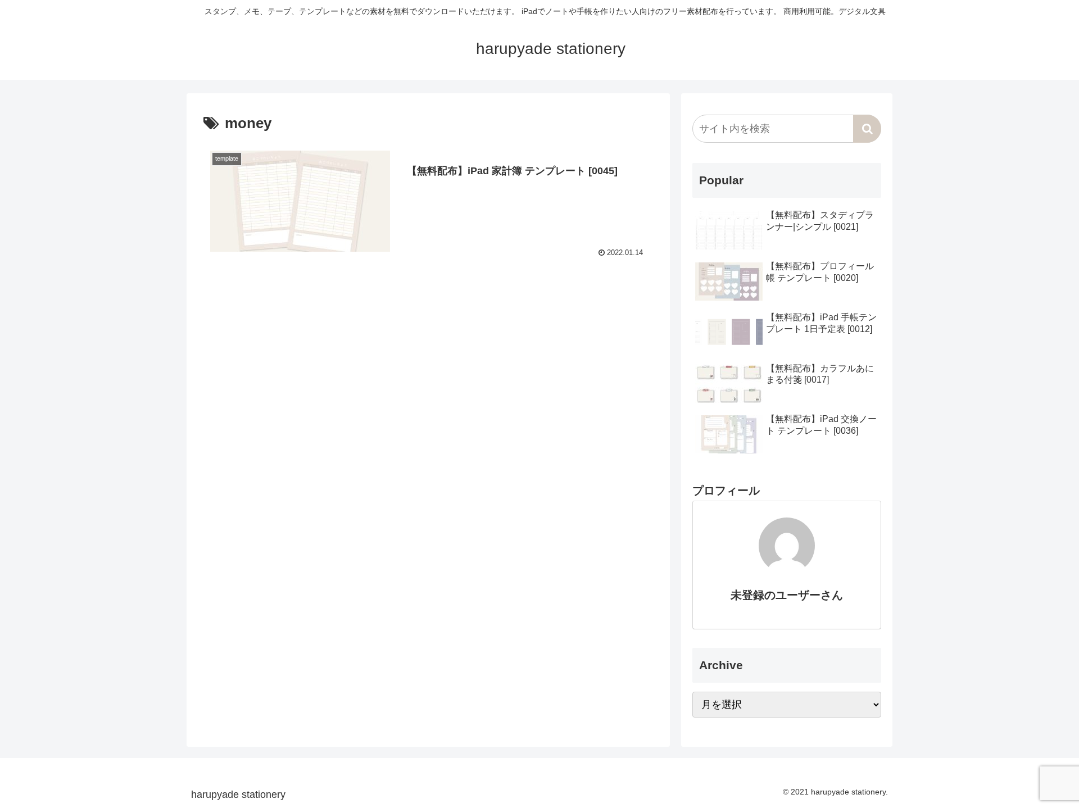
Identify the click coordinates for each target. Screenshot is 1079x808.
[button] (867, 129)
